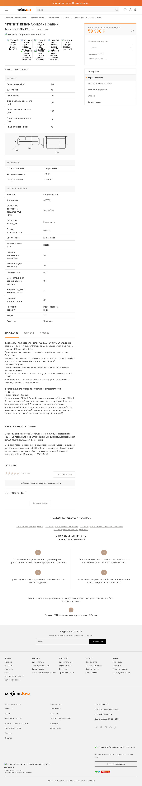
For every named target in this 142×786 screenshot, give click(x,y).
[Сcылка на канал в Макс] (105, 727)
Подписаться (97, 641)
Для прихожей (92, 669)
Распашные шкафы (94, 665)
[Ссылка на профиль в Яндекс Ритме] (115, 727)
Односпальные (38, 662)
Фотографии (93, 71)
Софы (7, 672)
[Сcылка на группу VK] (96, 727)
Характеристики (95, 77)
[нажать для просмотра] (13, 43)
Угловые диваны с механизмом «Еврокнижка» (101, 526)
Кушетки (9, 669)
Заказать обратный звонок (107, 709)
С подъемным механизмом (44, 672)
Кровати (36, 658)
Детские (63, 669)
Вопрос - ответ (94, 102)
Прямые (8, 662)
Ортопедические (12, 680)
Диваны (8, 658)
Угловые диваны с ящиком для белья (71, 529)
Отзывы (91, 96)
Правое (93, 47)
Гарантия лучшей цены (60, 718)
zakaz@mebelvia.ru (103, 714)
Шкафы (89, 658)
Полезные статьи (13, 728)
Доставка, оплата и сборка (100, 83)
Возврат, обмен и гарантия (17, 723)
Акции (7, 713)
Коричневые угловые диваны (30, 526)
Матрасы (63, 658)
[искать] (116, 10)
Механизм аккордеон (14, 676)
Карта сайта (55, 728)
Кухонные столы (120, 669)
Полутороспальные (40, 665)
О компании (55, 708)
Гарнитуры (117, 662)
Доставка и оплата (13, 718)
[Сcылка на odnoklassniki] (101, 727)
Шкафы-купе (91, 662)
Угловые (8, 665)
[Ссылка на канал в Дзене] (110, 727)
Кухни (115, 658)
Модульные (118, 665)
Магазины (54, 713)
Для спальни (91, 672)
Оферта (8, 733)
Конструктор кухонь (122, 672)
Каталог (8, 708)
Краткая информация (97, 89)
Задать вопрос (40, 503)
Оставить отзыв (64, 474)
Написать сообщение (116, 764)
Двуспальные (38, 669)
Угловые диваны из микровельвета (61, 526)
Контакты (54, 723)
